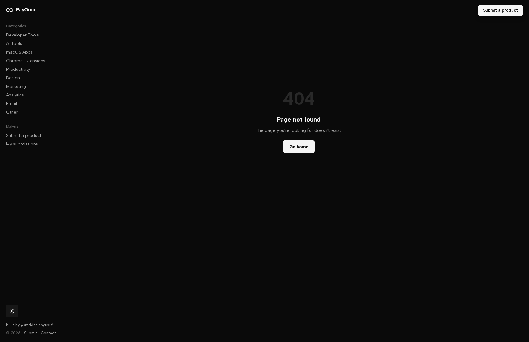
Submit (30, 333)
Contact (48, 333)
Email (11, 103)
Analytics (15, 95)
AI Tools (14, 43)
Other (12, 112)
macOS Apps (19, 52)
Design (13, 78)
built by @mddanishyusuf (29, 325)
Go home (299, 146)
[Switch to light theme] (12, 311)
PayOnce (26, 10)
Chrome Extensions (25, 60)
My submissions (22, 144)
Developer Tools (22, 35)
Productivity (18, 69)
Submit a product (23, 135)
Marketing (16, 86)
